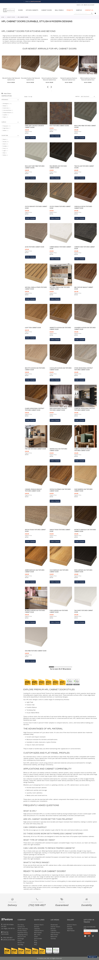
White (6, 155)
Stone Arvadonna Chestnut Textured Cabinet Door (88, 79)
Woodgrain (7, 103)
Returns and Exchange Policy (22, 938)
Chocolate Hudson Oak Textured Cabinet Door (68, 79)
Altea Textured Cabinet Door (34, 247)
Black (6, 139)
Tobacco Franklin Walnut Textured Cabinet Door (82, 449)
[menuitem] (20, 10)
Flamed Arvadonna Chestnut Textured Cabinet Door (34, 409)
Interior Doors (39, 925)
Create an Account (88, 5)
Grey (6, 148)
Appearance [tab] (5, 99)
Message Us (92, 957)
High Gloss (7, 128)
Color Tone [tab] (5, 135)
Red (5, 153)
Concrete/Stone (8, 110)
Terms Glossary (23, 929)
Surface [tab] (4, 122)
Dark (6, 144)
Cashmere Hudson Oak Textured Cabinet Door (30, 79)
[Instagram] (85, 936)
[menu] (56, 10)
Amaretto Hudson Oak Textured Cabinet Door (11, 79)
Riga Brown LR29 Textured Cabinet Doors (58, 167)
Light (6, 150)
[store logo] (9, 10)
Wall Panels (38, 932)
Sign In (79, 5)
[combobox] (83, 13)
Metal (6, 105)
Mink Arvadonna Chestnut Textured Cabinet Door (58, 409)
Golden (6, 146)
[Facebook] (93, 936)
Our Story (21, 925)
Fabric (6, 117)
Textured (7, 126)
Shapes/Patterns (9, 112)
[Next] (76, 1)
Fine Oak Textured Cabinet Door (35, 449)
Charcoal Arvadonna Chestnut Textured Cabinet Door (84, 409)
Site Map (20, 944)
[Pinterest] (89, 936)
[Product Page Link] (88, 76)
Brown (6, 141)
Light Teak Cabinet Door (33, 327)
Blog (35, 942)
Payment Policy (23, 932)
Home (2, 17)
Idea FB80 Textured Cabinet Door (35, 651)
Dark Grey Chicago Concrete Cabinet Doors (34, 126)
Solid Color (7, 108)
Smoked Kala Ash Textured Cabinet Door (58, 449)
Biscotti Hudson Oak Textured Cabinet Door (49, 79)
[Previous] (23, 1)
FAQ (35, 944)
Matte (6, 130)
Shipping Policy (23, 934)
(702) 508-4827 (8, 938)
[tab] (56, 10)
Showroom (54, 925)
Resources (21, 942)
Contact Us (21, 927)
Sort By (77, 96)
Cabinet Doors (11, 17)
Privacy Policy (22, 930)
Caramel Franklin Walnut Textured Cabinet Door (33, 490)
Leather (6, 114)
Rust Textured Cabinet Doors (59, 125)
